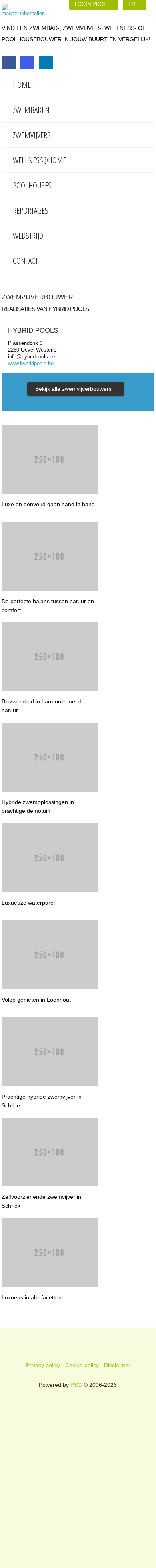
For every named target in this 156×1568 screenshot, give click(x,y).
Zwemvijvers (32, 135)
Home (22, 84)
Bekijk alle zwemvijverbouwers (73, 389)
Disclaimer (117, 1365)
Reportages (30, 210)
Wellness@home (39, 160)
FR (132, 4)
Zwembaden (31, 109)
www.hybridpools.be (31, 363)
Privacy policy (43, 1365)
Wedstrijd (28, 235)
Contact (25, 260)
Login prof (91, 4)
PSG (76, 1385)
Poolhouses (32, 185)
